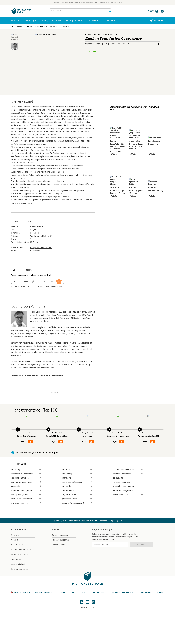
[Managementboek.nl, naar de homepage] (22, 14)
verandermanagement (123, 490)
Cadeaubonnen (58, 545)
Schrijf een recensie (22, 281)
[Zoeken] (110, 10)
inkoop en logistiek (19, 494)
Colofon (62, 592)
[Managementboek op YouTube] (87, 602)
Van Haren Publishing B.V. (41, 236)
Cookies (84, 592)
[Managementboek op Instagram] (93, 602)
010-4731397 (159, 20)
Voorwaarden (17, 545)
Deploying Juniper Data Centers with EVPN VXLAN (136, 146)
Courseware (35, 251)
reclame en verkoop (121, 482)
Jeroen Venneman (93, 35)
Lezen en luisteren (19, 554)
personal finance (69, 499)
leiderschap (67, 474)
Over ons (15, 535)
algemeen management (22, 474)
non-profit (66, 486)
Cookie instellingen (99, 592)
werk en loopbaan (120, 494)
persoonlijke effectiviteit (123, 469)
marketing (66, 478)
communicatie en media (22, 482)
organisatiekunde (70, 494)
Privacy (72, 592)
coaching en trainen (20, 478)
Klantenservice (18, 529)
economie (15, 486)
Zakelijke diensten (60, 535)
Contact (14, 540)
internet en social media (22, 499)
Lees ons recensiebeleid (20, 286)
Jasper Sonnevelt (109, 35)
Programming (154, 144)
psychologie (118, 478)
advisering (15, 469)
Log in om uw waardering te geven (50, 286)
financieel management (21, 490)
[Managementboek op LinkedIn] (81, 602)
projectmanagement (122, 474)
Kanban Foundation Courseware (57, 27)
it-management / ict (20, 503)
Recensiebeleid (18, 564)
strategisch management (124, 486)
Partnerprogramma (19, 569)
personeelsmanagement (73, 503)
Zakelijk (55, 529)
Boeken (19, 27)
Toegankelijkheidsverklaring (122, 592)
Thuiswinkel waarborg (22, 592)
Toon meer (52, 392)
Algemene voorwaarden (44, 592)
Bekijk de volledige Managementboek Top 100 (37, 452)
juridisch (66, 469)
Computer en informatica (34, 27)
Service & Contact (145, 592)
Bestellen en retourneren (22, 550)
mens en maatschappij (72, 482)
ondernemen (68, 490)
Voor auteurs (17, 559)
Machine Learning (155, 190)
